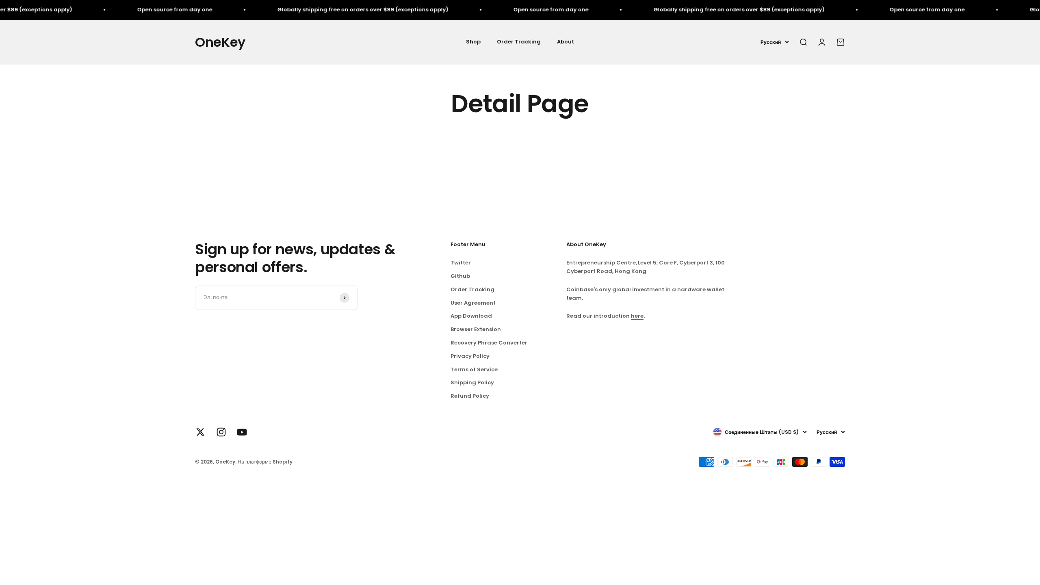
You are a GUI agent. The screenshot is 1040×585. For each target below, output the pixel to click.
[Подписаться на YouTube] (241, 432)
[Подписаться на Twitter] (200, 432)
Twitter (461, 262)
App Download (471, 316)
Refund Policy (470, 396)
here (637, 316)
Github (460, 276)
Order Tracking (519, 42)
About (565, 42)
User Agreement (473, 303)
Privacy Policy (470, 356)
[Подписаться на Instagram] (221, 432)
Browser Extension (476, 329)
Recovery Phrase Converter (489, 343)
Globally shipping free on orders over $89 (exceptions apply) (339, 9)
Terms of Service (474, 369)
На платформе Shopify (265, 461)
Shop (473, 42)
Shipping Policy (472, 382)
